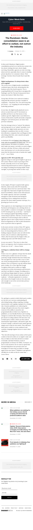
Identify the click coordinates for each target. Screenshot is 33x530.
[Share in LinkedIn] (18, 54)
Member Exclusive (17, 35)
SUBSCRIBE (16, 28)
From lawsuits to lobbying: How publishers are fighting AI (20, 443)
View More (28, 402)
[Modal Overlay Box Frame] (9, 493)
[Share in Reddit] (21, 54)
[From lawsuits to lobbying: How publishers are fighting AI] (4, 444)
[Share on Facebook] (7, 359)
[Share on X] (11, 359)
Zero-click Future (15, 407)
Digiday (11, 51)
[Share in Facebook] (12, 54)
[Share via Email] (16, 359)
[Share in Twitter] (15, 54)
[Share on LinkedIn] (3, 359)
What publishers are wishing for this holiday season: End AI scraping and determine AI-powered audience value (20, 412)
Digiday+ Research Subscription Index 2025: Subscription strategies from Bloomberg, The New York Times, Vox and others (20, 428)
